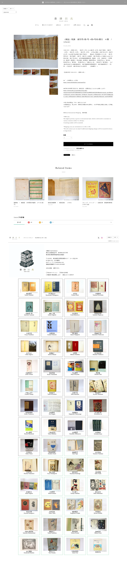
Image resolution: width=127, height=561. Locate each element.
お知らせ (58, 25)
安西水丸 (98, 552)
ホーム (37, 25)
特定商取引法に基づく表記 (41, 237)
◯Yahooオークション (52, 272)
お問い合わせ (77, 25)
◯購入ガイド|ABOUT (68, 275)
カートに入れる (88, 144)
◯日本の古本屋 (63, 272)
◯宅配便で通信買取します (53, 275)
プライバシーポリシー (28, 237)
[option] (36, 51)
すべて (19, 222)
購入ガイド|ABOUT (47, 25)
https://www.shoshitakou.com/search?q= (75, 82)
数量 (65, 135)
